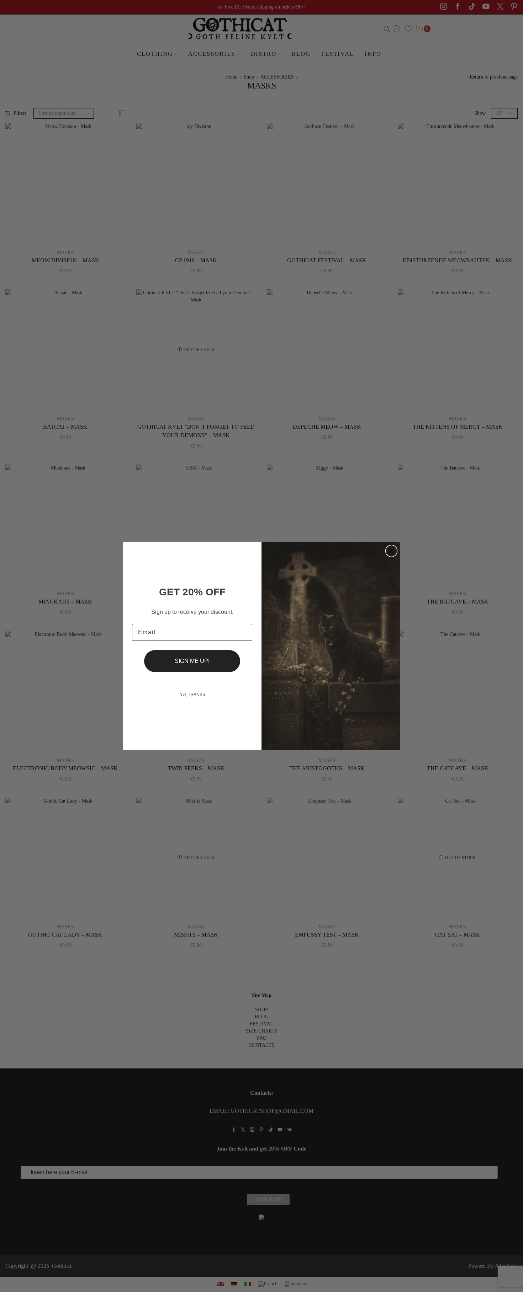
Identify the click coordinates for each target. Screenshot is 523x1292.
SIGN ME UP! (192, 661)
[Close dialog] (391, 551)
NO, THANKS (192, 694)
